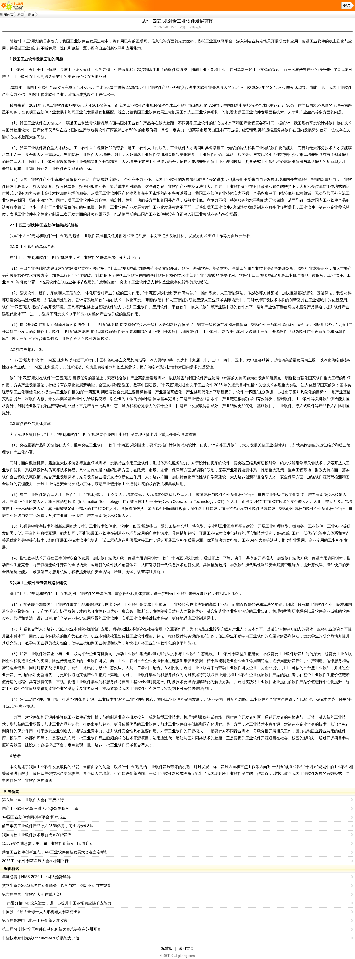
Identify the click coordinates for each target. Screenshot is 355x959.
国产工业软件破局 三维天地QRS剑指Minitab (40, 808)
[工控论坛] (13, 5)
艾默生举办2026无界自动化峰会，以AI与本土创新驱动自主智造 (56, 885)
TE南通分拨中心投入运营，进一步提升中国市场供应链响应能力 (56, 903)
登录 (347, 5)
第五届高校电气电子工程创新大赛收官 (35, 920)
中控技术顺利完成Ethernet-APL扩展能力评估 (40, 938)
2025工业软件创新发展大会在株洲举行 (35, 861)
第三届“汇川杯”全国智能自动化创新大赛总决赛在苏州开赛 (51, 929)
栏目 (20, 14)
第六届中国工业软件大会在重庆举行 (33, 800)
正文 (31, 14)
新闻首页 (7, 14)
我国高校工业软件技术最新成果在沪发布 (36, 835)
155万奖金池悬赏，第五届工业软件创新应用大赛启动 (47, 843)
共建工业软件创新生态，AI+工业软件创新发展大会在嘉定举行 (55, 852)
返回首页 (186, 948)
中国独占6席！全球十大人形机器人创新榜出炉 (41, 912)
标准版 (167, 948)
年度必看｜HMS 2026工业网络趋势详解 (36, 877)
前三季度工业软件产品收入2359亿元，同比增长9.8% (47, 826)
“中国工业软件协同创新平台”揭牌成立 (34, 817)
